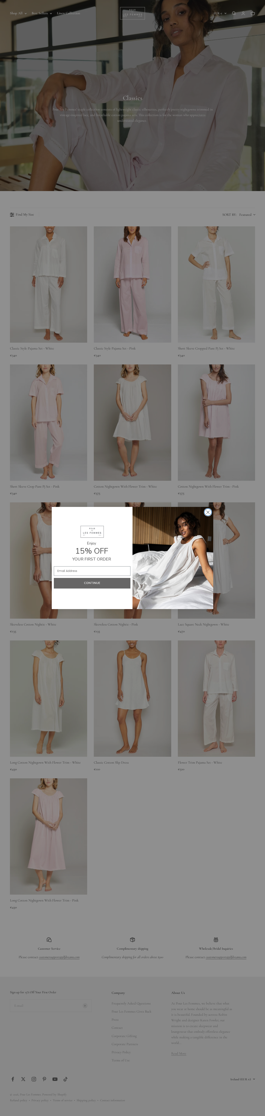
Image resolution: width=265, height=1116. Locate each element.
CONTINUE (92, 583)
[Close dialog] (208, 512)
